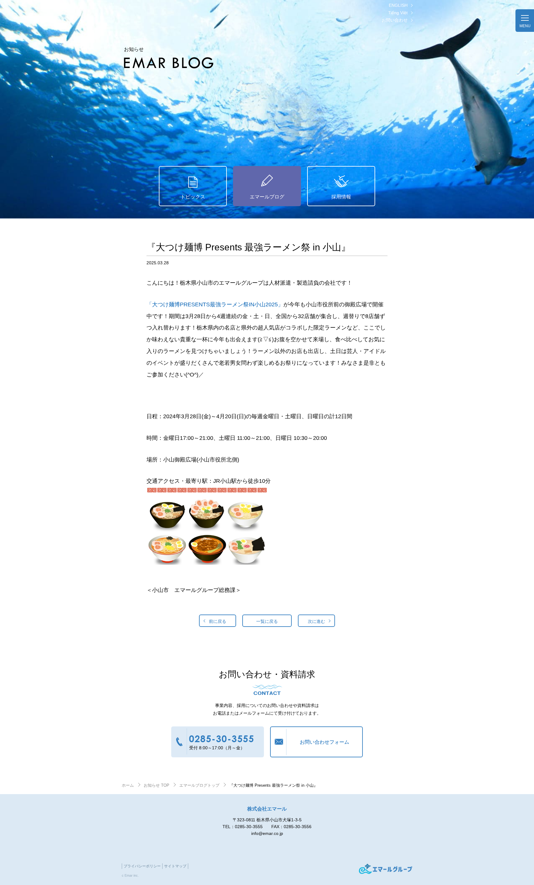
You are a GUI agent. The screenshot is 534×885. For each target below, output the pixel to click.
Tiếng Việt (398, 12)
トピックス (192, 196)
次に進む (316, 621)
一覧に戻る (267, 621)
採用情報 (341, 196)
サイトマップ (175, 866)
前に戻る (217, 621)
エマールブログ (267, 196)
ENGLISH (398, 5)
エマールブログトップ (199, 785)
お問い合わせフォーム (324, 742)
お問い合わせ (395, 20)
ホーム (128, 785)
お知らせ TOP (156, 785)
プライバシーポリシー (142, 866)
